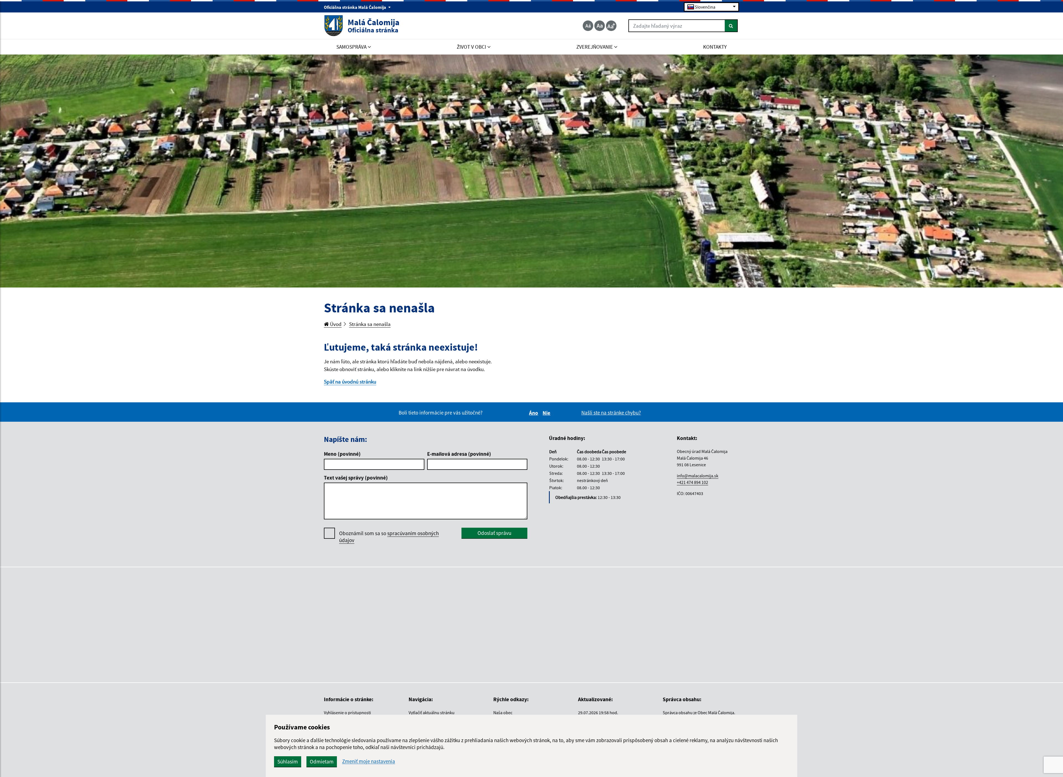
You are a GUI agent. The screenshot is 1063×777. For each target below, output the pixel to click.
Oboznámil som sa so (389, 536)
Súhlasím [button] (287, 761)
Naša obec (502, 712)
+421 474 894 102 (692, 482)
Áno (534, 413)
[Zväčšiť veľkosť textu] (611, 25)
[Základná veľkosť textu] (599, 25)
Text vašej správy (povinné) (356, 477)
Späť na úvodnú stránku (350, 381)
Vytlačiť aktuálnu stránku (432, 712)
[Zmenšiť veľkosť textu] (588, 25)
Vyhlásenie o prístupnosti (347, 712)
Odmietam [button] (322, 761)
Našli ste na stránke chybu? (611, 412)
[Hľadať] (731, 25)
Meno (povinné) (342, 453)
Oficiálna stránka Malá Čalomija (355, 7)
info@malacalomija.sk (697, 475)
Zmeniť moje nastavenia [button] (368, 761)
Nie (547, 413)
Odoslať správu (494, 533)
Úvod (335, 324)
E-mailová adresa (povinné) (459, 453)
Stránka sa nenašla (370, 324)
